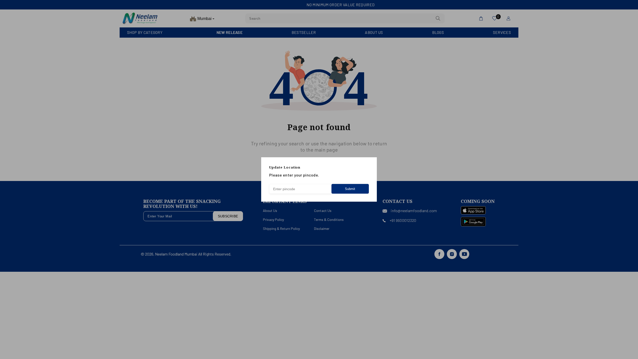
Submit (350, 189)
